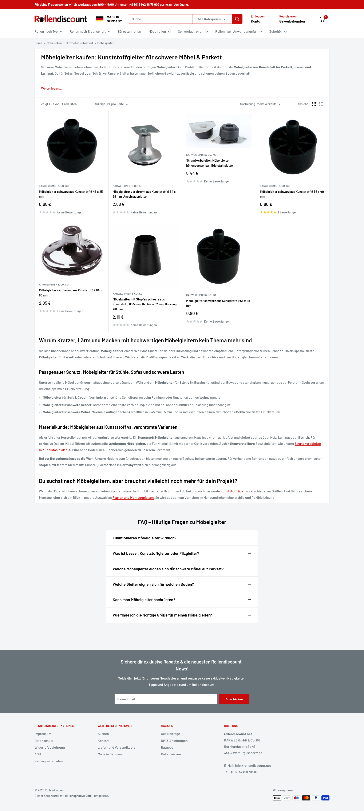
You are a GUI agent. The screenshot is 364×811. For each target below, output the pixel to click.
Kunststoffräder (233, 491)
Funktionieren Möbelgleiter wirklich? (145, 537)
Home (38, 43)
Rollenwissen (171, 754)
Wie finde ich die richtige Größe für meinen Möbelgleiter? (162, 615)
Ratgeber (168, 747)
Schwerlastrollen (190, 31)
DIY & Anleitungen (174, 741)
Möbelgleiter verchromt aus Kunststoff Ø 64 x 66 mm (70, 292)
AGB (38, 754)
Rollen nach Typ (46, 31)
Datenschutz (44, 741)
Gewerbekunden (292, 21)
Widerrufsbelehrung (50, 747)
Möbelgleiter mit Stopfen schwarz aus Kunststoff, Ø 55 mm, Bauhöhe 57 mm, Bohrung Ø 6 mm (145, 304)
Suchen (103, 734)
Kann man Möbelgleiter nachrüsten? (144, 599)
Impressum (43, 734)
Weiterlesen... (51, 88)
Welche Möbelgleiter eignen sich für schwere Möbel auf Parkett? (168, 568)
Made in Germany (110, 754)
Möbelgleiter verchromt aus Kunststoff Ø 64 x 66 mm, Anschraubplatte (144, 194)
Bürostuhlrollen (129, 31)
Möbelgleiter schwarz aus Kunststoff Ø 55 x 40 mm (292, 194)
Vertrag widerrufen (49, 761)
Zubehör (275, 31)
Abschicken (234, 699)
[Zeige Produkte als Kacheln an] (314, 104)
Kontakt (104, 741)
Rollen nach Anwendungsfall (236, 31)
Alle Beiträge (170, 734)
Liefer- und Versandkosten (117, 747)
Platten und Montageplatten (133, 497)
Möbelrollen (157, 31)
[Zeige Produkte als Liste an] (321, 104)
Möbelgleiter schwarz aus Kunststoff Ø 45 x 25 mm (71, 194)
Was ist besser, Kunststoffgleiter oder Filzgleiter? (156, 553)
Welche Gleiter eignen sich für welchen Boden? (153, 584)
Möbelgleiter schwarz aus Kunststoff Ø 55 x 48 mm (218, 303)
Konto (255, 21)
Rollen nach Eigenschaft (88, 31)
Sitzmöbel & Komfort (79, 43)
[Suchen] (237, 19)
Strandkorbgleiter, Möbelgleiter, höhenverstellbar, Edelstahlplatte (209, 162)
